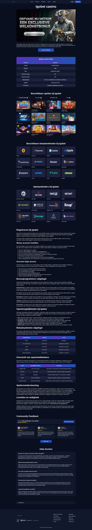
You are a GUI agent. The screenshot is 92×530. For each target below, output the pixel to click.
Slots (68, 97)
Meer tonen (46, 441)
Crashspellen (52, 97)
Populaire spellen (22, 97)
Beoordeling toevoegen (69, 421)
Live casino (37, 97)
